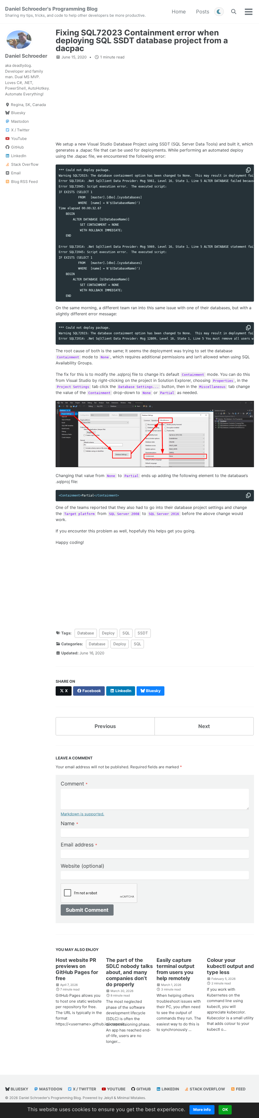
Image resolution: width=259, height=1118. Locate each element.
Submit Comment (87, 910)
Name (69, 823)
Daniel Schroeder (26, 56)
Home (179, 12)
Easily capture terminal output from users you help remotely (176, 969)
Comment (74, 784)
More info (202, 1109)
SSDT (143, 633)
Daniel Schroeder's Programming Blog (75, 12)
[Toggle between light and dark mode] (219, 11)
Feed (240, 1089)
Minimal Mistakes (131, 1098)
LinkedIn (170, 1089)
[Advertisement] (155, 100)
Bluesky (19, 1089)
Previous (105, 726)
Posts (202, 12)
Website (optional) (82, 866)
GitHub (143, 1089)
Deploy (108, 633)
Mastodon (50, 1089)
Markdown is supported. (82, 814)
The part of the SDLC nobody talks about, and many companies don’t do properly (129, 972)
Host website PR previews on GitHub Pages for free (77, 969)
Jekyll (108, 1098)
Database (85, 633)
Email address (79, 845)
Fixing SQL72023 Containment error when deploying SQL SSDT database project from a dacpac (142, 40)
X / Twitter (84, 1089)
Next (204, 726)
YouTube (115, 1089)
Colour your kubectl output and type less (230, 966)
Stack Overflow (207, 1089)
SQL (126, 633)
